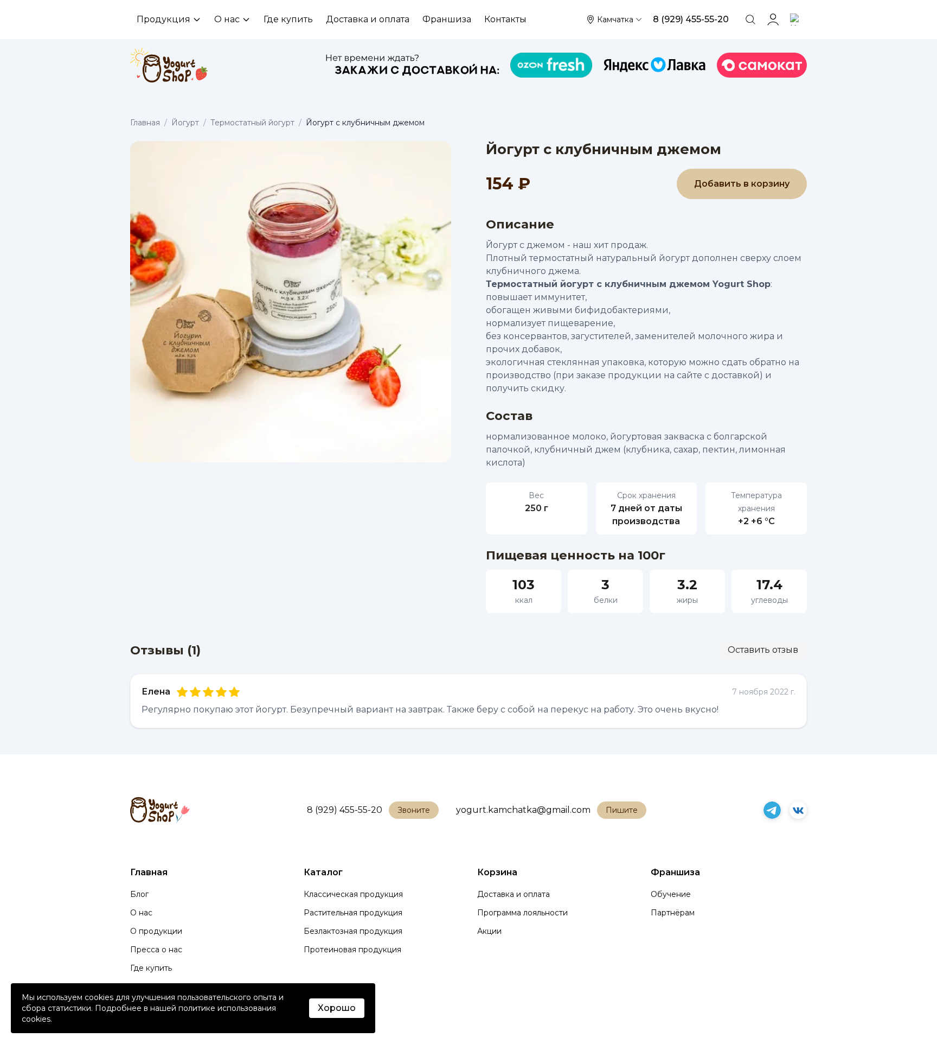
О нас (227, 19)
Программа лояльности (522, 913)
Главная (145, 123)
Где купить (288, 19)
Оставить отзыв (763, 650)
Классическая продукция (353, 894)
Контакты (505, 19)
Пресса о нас (156, 949)
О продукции (156, 931)
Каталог (323, 872)
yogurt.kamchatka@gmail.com (523, 810)
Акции (489, 931)
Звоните (413, 810)
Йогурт (185, 123)
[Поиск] (750, 19)
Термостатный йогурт (252, 123)
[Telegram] (772, 810)
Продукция (163, 19)
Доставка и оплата (367, 19)
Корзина (497, 872)
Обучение (671, 894)
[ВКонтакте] (798, 810)
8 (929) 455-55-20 (344, 810)
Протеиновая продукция (352, 949)
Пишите (622, 810)
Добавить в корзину (742, 184)
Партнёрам (673, 913)
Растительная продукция (353, 913)
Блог (139, 894)
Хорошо (337, 1008)
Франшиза (446, 19)
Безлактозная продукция (353, 931)
